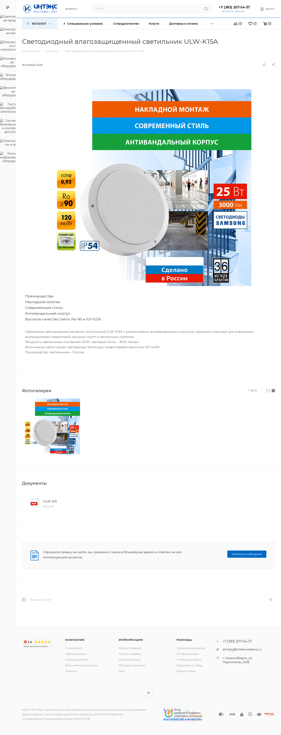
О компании (73, 648)
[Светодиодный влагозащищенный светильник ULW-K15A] (148, 187)
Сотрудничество (76, 659)
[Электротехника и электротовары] (8, 46)
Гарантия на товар (189, 665)
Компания (74, 639)
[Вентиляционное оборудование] (8, 92)
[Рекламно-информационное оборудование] (8, 158)
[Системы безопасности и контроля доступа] (8, 127)
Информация (131, 639)
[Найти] (206, 8)
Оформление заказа (190, 648)
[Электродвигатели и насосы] (8, 143)
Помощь (184, 639)
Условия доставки (188, 659)
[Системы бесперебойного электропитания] (8, 108)
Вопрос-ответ (185, 671)
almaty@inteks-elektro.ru (242, 649)
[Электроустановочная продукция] (8, 32)
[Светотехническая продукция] (8, 19)
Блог (122, 671)
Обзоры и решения (132, 665)
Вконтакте (148, 692)
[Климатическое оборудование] (8, 63)
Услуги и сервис (130, 653)
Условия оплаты (187, 653)
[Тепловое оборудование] (8, 77)
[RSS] (264, 65)
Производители (130, 659)
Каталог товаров (130, 648)
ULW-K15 (50, 501)
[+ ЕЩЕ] (212, 23)
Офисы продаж (75, 653)
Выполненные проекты (81, 665)
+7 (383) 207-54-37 (234, 7)
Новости (71, 671)
